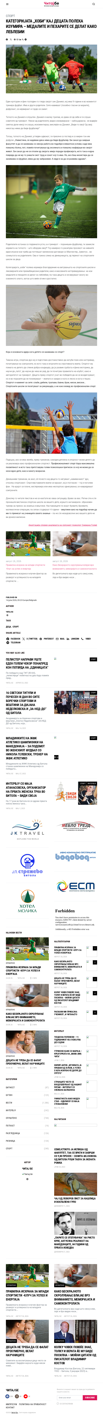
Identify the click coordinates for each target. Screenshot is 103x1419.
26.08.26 (9, 978)
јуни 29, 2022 (59, 1167)
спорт (16, 626)
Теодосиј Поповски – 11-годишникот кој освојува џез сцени (67, 1040)
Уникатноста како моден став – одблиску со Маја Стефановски (67, 1101)
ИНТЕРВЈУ (92, 783)
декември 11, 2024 (62, 1206)
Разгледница (13, 1133)
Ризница (10, 1141)
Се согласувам (66, 1404)
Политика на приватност (32, 1404)
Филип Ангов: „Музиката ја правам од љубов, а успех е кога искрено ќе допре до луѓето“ (68, 1069)
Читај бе (9, 612)
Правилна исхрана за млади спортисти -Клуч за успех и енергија (25, 567)
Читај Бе (14, 1413)
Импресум (11, 1404)
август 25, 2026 (60, 1007)
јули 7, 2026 (59, 1060)
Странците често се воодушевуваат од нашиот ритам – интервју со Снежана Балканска (68, 1086)
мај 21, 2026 (59, 1094)
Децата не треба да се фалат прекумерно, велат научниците (25, 1062)
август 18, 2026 (60, 1046)
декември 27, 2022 (62, 1252)
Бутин (9, 1095)
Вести (9, 1103)
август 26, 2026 (60, 957)
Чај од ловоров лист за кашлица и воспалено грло (74, 1200)
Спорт (10, 16)
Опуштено (10, 963)
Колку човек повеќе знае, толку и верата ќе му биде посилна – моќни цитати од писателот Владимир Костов (67, 997)
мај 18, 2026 (59, 1108)
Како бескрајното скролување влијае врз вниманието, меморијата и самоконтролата (75, 567)
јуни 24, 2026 (59, 1077)
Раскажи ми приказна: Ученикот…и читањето (65, 1013)
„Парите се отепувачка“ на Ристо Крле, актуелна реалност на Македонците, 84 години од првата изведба (74, 1242)
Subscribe (90, 1397)
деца (8, 626)
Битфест (10, 1087)
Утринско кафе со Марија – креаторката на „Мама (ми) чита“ (68, 1054)
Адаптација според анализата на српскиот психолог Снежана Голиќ (63, 525)
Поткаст (10, 1125)
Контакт (10, 1407)
